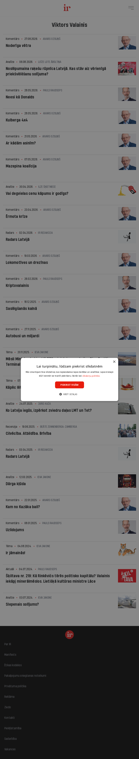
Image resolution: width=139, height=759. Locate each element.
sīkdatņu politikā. (91, 375)
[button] (69, 394)
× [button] (114, 361)
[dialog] (69, 379)
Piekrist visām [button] (69, 384)
